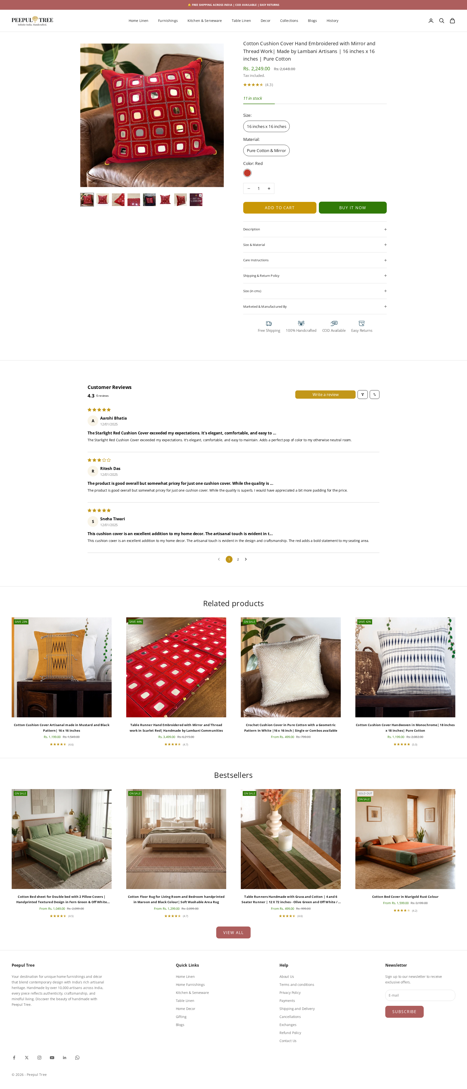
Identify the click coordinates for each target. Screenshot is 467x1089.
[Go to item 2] (102, 200)
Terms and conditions (296, 984)
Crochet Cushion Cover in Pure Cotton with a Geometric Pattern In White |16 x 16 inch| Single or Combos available (291, 727)
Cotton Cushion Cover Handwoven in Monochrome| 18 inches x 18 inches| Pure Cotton (405, 727)
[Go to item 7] (180, 200)
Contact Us (287, 1040)
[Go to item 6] (165, 200)
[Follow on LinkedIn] (64, 1057)
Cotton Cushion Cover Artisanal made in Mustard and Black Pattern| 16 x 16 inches (61, 727)
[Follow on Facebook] (14, 1057)
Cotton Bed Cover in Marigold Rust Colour (405, 896)
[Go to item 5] (149, 200)
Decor (265, 20)
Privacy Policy (290, 992)
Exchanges (287, 1024)
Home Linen (138, 20)
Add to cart (280, 207)
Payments (287, 1000)
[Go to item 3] (118, 200)
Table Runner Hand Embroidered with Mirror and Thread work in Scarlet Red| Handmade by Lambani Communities (176, 727)
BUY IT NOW (352, 207)
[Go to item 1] (87, 200)
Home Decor (185, 1008)
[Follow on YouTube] (52, 1057)
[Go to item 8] (196, 200)
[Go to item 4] (134, 200)
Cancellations (290, 1016)
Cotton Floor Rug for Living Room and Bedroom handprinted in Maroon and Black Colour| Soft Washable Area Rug (176, 899)
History (332, 20)
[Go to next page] (247, 559)
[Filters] (363, 394)
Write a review (326, 394)
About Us (286, 976)
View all (233, 932)
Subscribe (404, 1011)
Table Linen (241, 20)
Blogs (312, 20)
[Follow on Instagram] (39, 1057)
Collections (289, 20)
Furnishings (168, 20)
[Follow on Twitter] (26, 1057)
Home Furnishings (190, 984)
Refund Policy (290, 1032)
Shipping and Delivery (296, 1008)
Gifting (181, 1016)
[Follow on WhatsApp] (77, 1057)
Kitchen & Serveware (205, 20)
